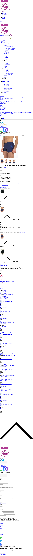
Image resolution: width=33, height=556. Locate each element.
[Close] (1, 270)
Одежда (1, 99)
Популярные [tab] (4, 290)
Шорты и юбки (8, 52)
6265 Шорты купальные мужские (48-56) (9, 365)
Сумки (5, 80)
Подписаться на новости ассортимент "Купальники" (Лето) (10, 520)
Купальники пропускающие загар (10, 49)
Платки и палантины (7, 79)
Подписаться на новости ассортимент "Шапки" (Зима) (9, 519)
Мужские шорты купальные (4, 271)
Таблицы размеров (5, 15)
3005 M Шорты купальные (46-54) (8, 294)
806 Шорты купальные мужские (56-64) (6, 306)
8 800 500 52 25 (2, 35)
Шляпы (7, 59)
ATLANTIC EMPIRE (5, 167)
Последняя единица (7, 89)
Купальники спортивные (9, 47)
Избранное (3, 42)
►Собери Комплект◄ (5, 81)
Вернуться (1, 170)
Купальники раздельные (9, 46)
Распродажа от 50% (6, 91)
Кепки (6, 55)
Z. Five (1, 302)
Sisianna (1, 354)
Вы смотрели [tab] (4, 291)
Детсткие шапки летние (9, 74)
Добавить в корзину (3, 187)
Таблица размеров (9, 464)
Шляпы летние (8, 64)
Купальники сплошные (11, 97)
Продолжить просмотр (3, 265)
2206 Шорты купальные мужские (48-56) (9, 375)
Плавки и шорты (6, 108)
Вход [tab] (1, 503)
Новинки (1, 111)
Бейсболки (7, 54)
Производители (4, 92)
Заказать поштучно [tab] (5, 185)
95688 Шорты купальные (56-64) (8, 334)
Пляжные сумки (10, 113)
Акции (5, 90)
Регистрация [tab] (4, 503)
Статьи (17, 464)
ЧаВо (3, 16)
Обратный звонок (7, 35)
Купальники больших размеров (10, 48)
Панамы (7, 57)
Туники (7, 51)
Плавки (7, 50)
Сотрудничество (4, 14)
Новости (3, 17)
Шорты (5, 77)
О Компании (4, 13)
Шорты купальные (6, 66)
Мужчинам (2, 102)
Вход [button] (3, 117)
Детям (1, 105)
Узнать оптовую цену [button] (3, 298)
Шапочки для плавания (7, 76)
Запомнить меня (3, 508)
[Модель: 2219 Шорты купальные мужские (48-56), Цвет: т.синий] (2, 163)
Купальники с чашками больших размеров (10, 83)
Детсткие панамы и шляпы (9, 73)
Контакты (3, 18)
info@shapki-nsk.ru (3, 554)
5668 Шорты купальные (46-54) (5, 317)
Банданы (7, 70)
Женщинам (2, 96)
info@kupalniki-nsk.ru (3, 127)
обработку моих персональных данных (11, 489)
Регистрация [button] (4, 94)
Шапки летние (8, 58)
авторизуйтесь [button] (13, 229)
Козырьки (7, 56)
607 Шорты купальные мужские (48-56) (9, 355)
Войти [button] (1, 21)
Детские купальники (7, 84)
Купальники (5, 45)
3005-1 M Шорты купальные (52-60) (8, 385)
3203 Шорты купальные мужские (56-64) (9, 345)
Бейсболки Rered (6, 85)
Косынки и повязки (8, 72)
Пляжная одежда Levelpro (4, 113)
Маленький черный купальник (8, 88)
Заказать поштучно (22, 232)
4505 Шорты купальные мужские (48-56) (6, 399)
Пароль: (1, 516)
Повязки (15, 101)
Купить (1, 300)
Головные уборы (6, 53)
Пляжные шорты (6, 65)
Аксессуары (2, 109)
